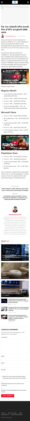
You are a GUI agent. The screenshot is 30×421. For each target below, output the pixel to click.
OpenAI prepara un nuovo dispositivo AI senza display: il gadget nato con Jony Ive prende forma (14, 274)
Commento (4, 337)
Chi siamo (3, 413)
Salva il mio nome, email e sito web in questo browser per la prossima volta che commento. (14, 377)
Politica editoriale (5, 414)
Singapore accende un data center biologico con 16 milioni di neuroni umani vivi (14, 256)
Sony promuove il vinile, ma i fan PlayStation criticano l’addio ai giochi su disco (14, 292)
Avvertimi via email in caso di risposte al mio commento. (12, 384)
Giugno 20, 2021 (21, 36)
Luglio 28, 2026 (6, 295)
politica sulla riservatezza (16, 414)
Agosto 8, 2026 (6, 277)
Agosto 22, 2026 (6, 259)
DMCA (20, 413)
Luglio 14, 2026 (12, 304)
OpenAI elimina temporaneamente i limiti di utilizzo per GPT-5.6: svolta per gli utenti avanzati (18, 301)
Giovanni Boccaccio (11, 36)
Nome (3, 356)
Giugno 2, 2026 (12, 321)
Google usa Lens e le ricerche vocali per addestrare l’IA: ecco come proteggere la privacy (18, 309)
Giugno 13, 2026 (12, 312)
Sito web (3, 369)
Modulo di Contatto (12, 413)
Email (3, 363)
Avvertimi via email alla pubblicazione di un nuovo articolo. (13, 391)
